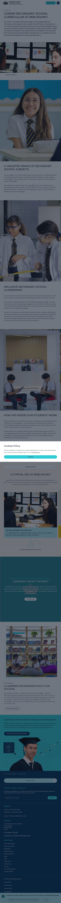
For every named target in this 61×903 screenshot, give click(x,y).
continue (30, 456)
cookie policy (35, 452)
